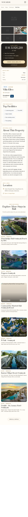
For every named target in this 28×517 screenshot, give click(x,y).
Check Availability (14, 62)
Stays (6, 7)
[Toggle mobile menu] (25, 2)
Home (2, 7)
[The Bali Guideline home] (5, 2)
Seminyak (11, 7)
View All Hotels (14, 419)
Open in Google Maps (10, 193)
